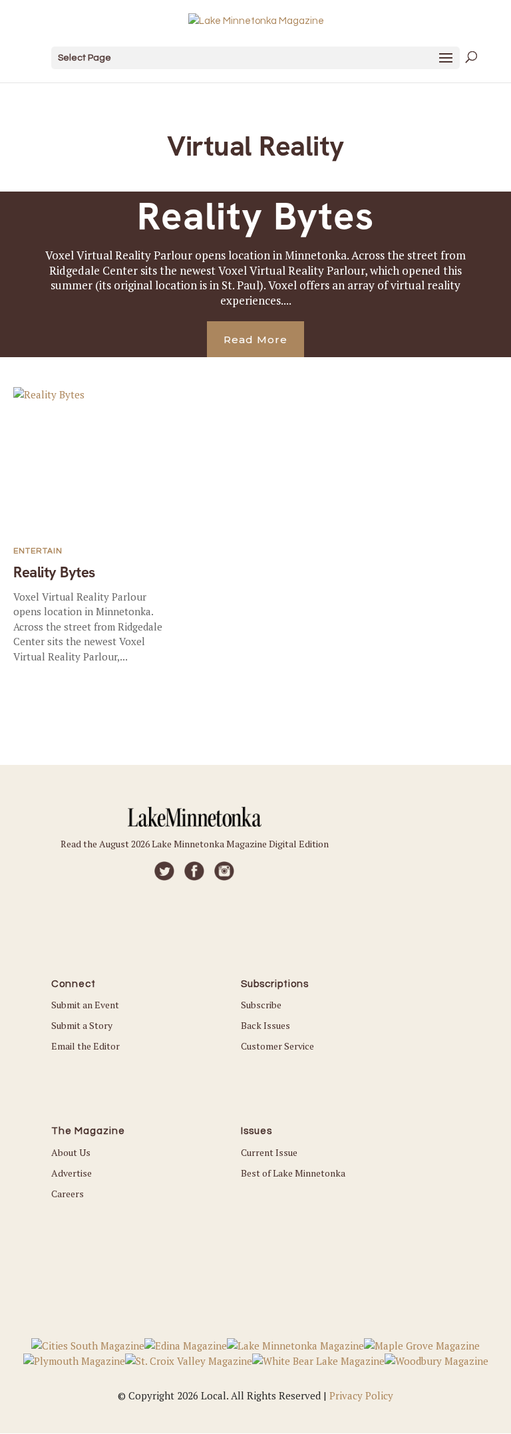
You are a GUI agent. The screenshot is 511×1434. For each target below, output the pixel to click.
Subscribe (261, 1004)
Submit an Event (85, 1004)
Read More (255, 339)
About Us (70, 1152)
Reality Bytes (255, 216)
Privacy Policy (361, 1395)
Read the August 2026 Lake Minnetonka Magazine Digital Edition (195, 843)
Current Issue (269, 1152)
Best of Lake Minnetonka (293, 1173)
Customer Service (277, 1046)
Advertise (71, 1173)
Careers (67, 1193)
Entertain (38, 551)
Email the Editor (85, 1046)
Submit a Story (81, 1025)
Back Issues (265, 1025)
